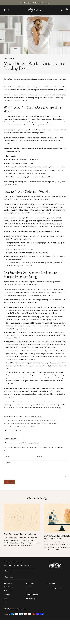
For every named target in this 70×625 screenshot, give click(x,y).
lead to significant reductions (41, 221)
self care (20, 284)
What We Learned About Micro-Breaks (20, 534)
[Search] (8, 10)
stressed (61, 167)
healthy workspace (25, 420)
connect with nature (17, 245)
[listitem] (9, 430)
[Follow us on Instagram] (50, 588)
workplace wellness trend (52, 218)
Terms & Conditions (32, 595)
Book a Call (8, 591)
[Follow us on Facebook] (55, 588)
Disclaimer (29, 591)
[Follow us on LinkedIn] (60, 588)
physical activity (49, 420)
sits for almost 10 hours (43, 79)
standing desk (25, 423)
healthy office (9, 58)
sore (27, 292)
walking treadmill (52, 423)
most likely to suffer (31, 130)
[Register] (30, 577)
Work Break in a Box (47, 391)
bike (30, 253)
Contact (28, 587)
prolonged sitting (14, 423)
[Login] (61, 10)
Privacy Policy (43, 447)
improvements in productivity (35, 223)
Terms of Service (57, 447)
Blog (5, 598)
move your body (37, 420)
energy (6, 213)
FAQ (5, 602)
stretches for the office (38, 423)
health (21, 98)
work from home (13, 426)
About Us (7, 595)
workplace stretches (27, 426)
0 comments (37, 416)
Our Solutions (8, 587)
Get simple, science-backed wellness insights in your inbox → (35, 2)
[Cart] (65, 10)
